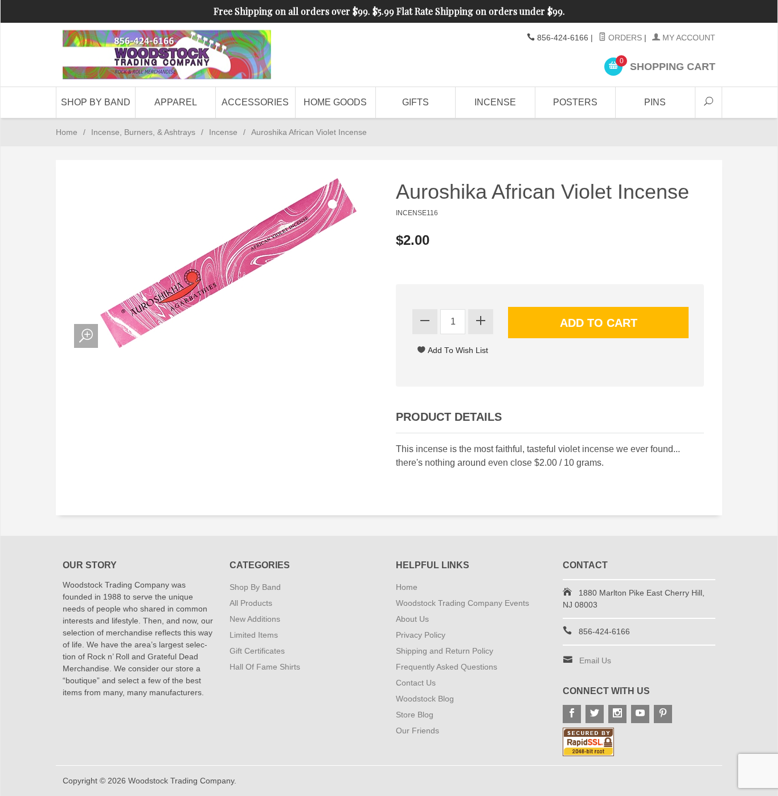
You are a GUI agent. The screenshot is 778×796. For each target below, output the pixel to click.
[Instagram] (617, 714)
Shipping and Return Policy (444, 650)
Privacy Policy (420, 634)
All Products (251, 603)
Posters (575, 102)
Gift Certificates (257, 650)
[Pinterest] (663, 714)
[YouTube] (640, 714)
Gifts (415, 102)
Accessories (255, 102)
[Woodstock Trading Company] (167, 55)
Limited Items (254, 634)
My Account (687, 37)
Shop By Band (95, 102)
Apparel (175, 102)
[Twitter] (594, 714)
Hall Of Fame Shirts (265, 666)
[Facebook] (572, 714)
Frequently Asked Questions (446, 666)
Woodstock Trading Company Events (462, 603)
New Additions (255, 618)
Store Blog (414, 714)
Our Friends (417, 730)
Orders (624, 37)
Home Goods (335, 102)
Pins (655, 102)
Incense (495, 102)
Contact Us (416, 682)
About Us (412, 618)
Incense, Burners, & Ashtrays (143, 132)
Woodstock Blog (425, 698)
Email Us (595, 660)
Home (66, 132)
